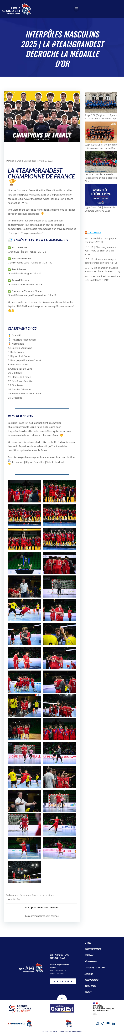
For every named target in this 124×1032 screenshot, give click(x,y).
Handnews (94, 232)
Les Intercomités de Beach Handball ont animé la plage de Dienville (101, 178)
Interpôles (48, 891)
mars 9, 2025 (46, 160)
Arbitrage (88, 952)
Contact (87, 989)
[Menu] (76, 9)
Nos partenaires (91, 976)
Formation (88, 970)
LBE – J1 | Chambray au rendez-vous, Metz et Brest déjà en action (101, 250)
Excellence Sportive (30, 891)
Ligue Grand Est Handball (23, 160)
